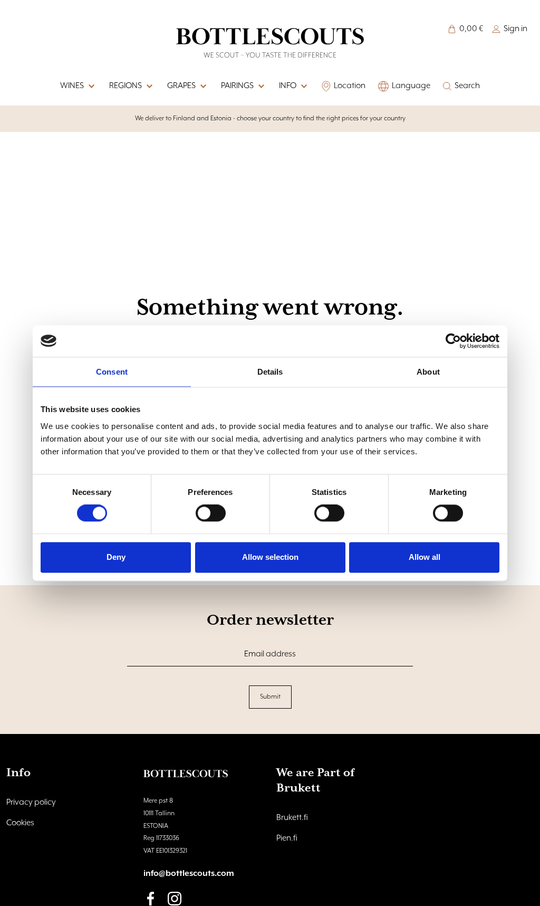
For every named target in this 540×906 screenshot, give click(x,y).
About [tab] (428, 371)
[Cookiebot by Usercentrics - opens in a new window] (453, 341)
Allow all (424, 556)
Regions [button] (125, 86)
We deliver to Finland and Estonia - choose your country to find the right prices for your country (270, 118)
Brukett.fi (292, 818)
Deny (116, 556)
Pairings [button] (237, 86)
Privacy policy (31, 802)
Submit (270, 697)
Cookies (20, 823)
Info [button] (287, 86)
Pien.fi (286, 838)
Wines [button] (72, 86)
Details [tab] (270, 371)
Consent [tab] (112, 371)
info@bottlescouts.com (188, 874)
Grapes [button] (181, 86)
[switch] (211, 513)
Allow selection (270, 556)
